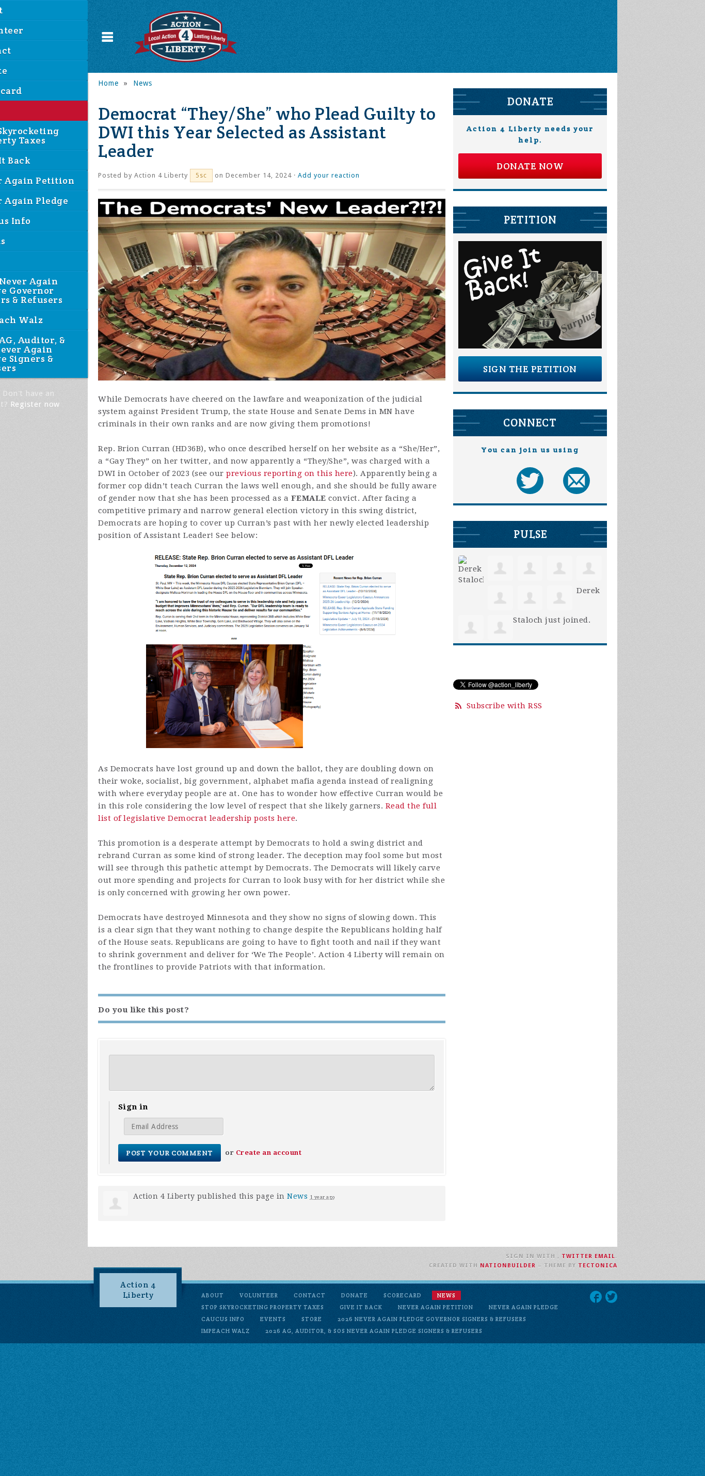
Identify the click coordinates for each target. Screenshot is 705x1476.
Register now (35, 404)
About (212, 1295)
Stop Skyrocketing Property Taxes (262, 1307)
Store (311, 1319)
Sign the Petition (530, 369)
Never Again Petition (435, 1307)
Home (108, 83)
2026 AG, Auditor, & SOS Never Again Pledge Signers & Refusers (374, 1331)
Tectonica (597, 1265)
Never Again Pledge (523, 1307)
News (142, 83)
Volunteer (258, 1295)
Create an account (269, 1152)
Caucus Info (223, 1319)
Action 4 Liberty (138, 1289)
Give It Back (361, 1307)
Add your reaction (329, 175)
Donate (354, 1295)
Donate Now (530, 166)
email (605, 1256)
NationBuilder (508, 1265)
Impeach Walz (225, 1331)
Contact (310, 1295)
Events (273, 1319)
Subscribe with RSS (504, 705)
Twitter (577, 1256)
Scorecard (402, 1295)
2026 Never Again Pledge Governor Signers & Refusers (432, 1319)
